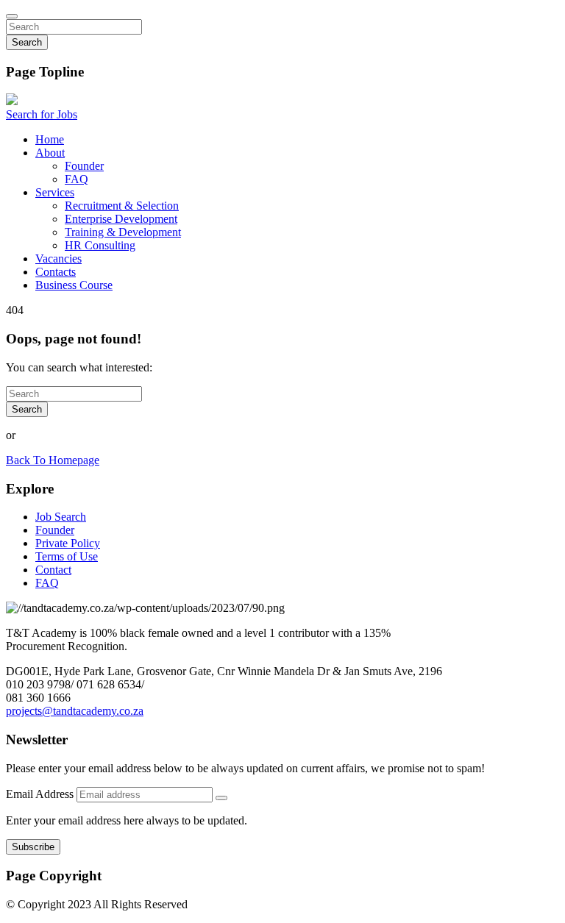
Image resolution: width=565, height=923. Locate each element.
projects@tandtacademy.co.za (74, 711)
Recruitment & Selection (122, 205)
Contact (53, 569)
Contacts (55, 272)
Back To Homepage (52, 460)
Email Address (41, 794)
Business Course (74, 285)
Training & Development (123, 232)
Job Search (60, 516)
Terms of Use (66, 556)
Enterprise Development (121, 219)
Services (54, 192)
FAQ (76, 179)
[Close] (12, 16)
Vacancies (58, 258)
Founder (84, 166)
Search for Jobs (41, 114)
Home (49, 139)
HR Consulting (100, 245)
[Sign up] (221, 798)
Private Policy (67, 543)
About (50, 152)
